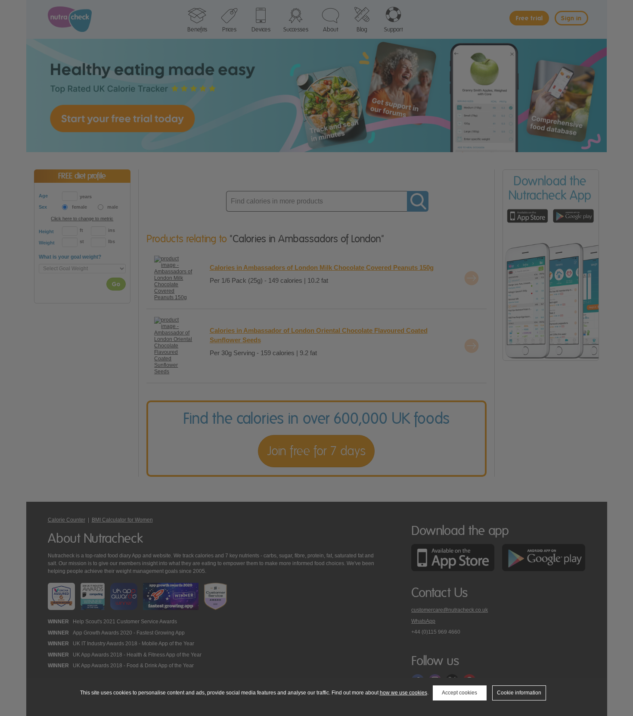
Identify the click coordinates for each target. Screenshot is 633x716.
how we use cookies (403, 693)
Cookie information (519, 693)
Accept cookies (459, 693)
